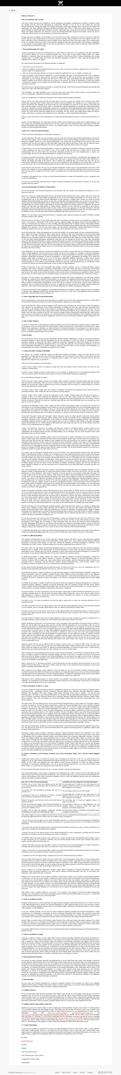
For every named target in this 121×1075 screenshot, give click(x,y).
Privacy (82, 1072)
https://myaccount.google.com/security (71, 1020)
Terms (75, 1072)
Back (13, 10)
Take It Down (66, 1072)
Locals (33, 1072)
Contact (90, 1072)
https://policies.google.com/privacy (82, 1013)
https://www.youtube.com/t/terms (57, 1013)
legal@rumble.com (27, 1041)
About (57, 1072)
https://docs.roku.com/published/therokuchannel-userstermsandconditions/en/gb (45, 1014)
